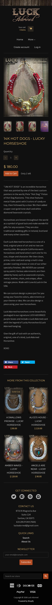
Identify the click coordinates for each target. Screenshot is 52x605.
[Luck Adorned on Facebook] (21, 496)
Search (26, 537)
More (31, 39)
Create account (21, 47)
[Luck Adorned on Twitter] (13, 496)
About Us (26, 541)
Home (20, 39)
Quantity (8, 151)
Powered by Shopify (26, 601)
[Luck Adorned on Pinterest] (30, 496)
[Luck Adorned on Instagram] (38, 496)
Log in (37, 47)
